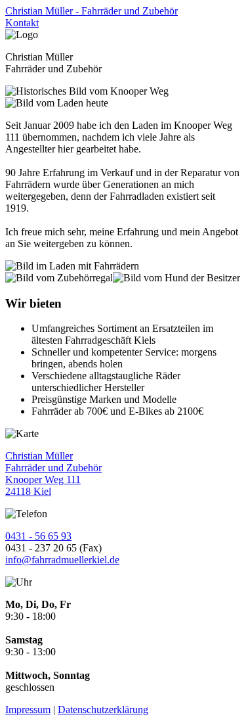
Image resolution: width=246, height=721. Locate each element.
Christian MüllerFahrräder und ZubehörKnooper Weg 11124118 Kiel (53, 473)
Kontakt (22, 22)
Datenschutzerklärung (103, 709)
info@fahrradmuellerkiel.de (62, 559)
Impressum (28, 709)
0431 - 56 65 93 (38, 536)
